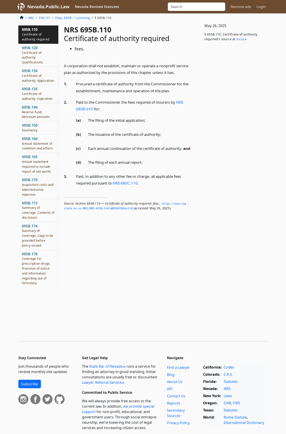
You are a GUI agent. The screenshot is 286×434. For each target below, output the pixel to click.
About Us (175, 381)
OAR (227, 402)
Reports (173, 403)
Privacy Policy (178, 422)
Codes (229, 367)
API (169, 388)
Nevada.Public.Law (48, 7)
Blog (171, 374)
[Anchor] (177, 72)
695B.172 (38, 210)
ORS (236, 402)
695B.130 (38, 75)
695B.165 (36, 163)
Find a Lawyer (178, 367)
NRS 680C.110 (125, 183)
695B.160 (37, 143)
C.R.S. (228, 374)
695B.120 (33, 54)
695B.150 (30, 127)
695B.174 (37, 235)
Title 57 (44, 18)
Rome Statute (235, 417)
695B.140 (36, 112)
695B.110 (35, 34)
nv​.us (240, 39)
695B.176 (36, 268)
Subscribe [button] (29, 384)
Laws (228, 395)
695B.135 (37, 93)
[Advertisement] (234, 119)
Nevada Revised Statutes (97, 6)
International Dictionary (244, 422)
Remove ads (241, 6)
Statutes (231, 381)
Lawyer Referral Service (102, 382)
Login (261, 6)
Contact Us (176, 396)
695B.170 (37, 186)
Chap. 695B (63, 18)
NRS (31, 18)
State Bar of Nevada (106, 366)
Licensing (83, 18)
